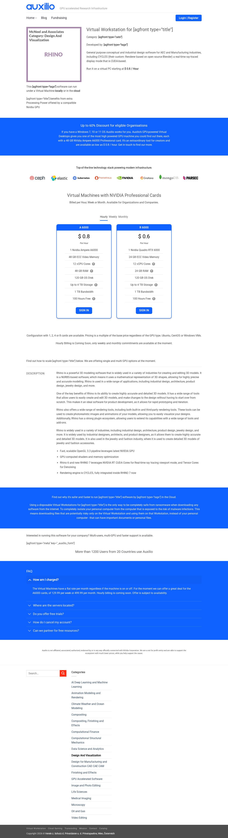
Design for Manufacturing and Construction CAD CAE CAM (89, 764)
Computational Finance (85, 731)
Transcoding (71, 828)
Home (30, 18)
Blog (44, 18)
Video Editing (79, 817)
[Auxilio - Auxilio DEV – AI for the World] (40, 6)
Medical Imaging (81, 798)
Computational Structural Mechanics (86, 740)
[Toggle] (29, 579)
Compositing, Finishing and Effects (87, 723)
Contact (93, 828)
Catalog (103, 828)
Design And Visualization (86, 755)
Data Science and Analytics (87, 748)
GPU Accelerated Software (86, 779)
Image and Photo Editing (85, 785)
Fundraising (59, 18)
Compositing (78, 714)
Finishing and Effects (83, 772)
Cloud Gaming (55, 828)
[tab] (104, 217)
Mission (83, 828)
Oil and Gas (78, 811)
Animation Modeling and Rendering (85, 695)
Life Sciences (79, 791)
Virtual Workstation (36, 828)
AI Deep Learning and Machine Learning (89, 684)
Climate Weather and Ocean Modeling (87, 706)
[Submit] (63, 673)
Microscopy (78, 804)
